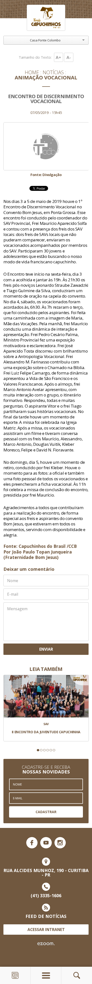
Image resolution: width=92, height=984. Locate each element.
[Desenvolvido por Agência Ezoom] (46, 944)
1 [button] (38, 750)
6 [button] (54, 750)
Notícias (53, 72)
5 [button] (51, 750)
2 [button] (41, 750)
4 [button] (47, 750)
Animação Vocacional (46, 77)
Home (32, 72)
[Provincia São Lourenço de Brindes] (46, 18)
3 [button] (44, 750)
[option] (46, 149)
